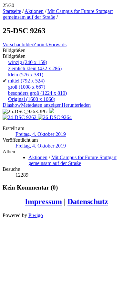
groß (26, 87)
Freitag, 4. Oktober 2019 (40, 134)
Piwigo (35, 215)
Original (31, 99)
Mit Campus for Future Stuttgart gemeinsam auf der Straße (72, 160)
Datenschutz (87, 201)
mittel (26, 80)
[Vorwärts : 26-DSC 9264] (55, 117)
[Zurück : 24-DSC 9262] (20, 117)
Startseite (12, 11)
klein (25, 74)
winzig (27, 62)
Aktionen (34, 11)
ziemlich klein (35, 68)
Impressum (43, 201)
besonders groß (37, 93)
